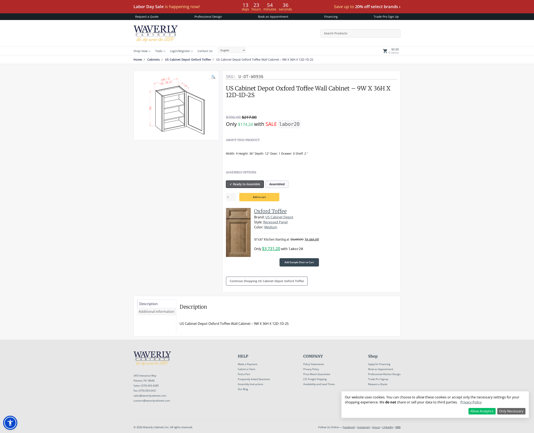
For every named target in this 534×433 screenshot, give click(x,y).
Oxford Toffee (270, 211)
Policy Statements (313, 364)
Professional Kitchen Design (384, 374)
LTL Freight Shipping (315, 379)
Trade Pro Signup (378, 379)
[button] (10, 423)
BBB (397, 427)
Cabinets (153, 59)
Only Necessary (511, 411)
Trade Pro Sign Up (386, 17)
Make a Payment (247, 364)
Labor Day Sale (149, 6)
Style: (258, 222)
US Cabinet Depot (279, 217)
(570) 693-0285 (150, 385)
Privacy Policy (311, 369)
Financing (331, 17)
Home (138, 59)
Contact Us (205, 51)
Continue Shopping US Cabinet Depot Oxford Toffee (267, 281)
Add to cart (259, 197)
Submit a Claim (246, 369)
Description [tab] (148, 304)
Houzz (376, 427)
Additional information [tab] (156, 311)
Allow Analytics (482, 411)
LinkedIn (387, 427)
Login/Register (180, 51)
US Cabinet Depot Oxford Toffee (188, 59)
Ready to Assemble (246, 184)
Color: (258, 227)
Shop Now (141, 51)
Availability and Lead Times (319, 384)
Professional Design (208, 17)
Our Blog (243, 389)
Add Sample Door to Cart (299, 262)
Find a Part (244, 374)
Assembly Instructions (250, 384)
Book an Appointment (273, 17)
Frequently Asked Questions (254, 379)
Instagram (363, 427)
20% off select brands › (377, 6)
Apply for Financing (379, 364)
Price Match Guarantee (316, 374)
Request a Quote (147, 17)
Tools (158, 51)
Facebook (349, 427)
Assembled (277, 184)
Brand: (259, 217)
